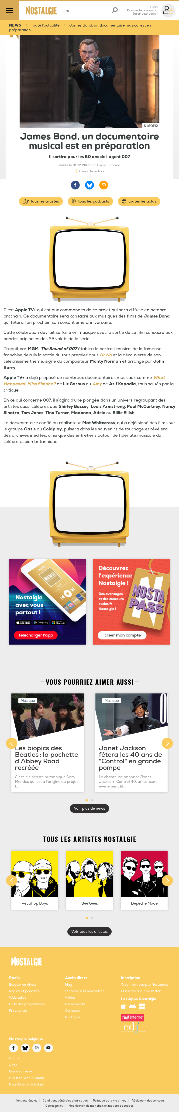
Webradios (17, 998)
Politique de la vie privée (109, 1100)
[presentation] (11, 743)
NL (67, 11)
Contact (15, 1058)
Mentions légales (26, 1100)
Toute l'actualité (45, 25)
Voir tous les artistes (89, 931)
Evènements (75, 1004)
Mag (68, 985)
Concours (72, 1011)
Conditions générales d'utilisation (65, 1100)
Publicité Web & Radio (26, 1078)
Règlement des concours (148, 1100)
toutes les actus (141, 201)
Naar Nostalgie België (26, 1084)
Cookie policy (54, 1106)
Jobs (13, 1065)
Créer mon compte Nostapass (145, 985)
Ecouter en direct (22, 985)
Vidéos (70, 998)
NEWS (15, 25)
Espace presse (20, 1071)
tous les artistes (44, 201)
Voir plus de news (89, 808)
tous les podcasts (93, 201)
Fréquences (18, 1011)
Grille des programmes (27, 1004)
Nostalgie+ (73, 1017)
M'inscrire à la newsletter (141, 991)
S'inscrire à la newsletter (84, 991)
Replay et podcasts (24, 991)
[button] (87, 800)
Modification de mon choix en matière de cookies (101, 1106)
